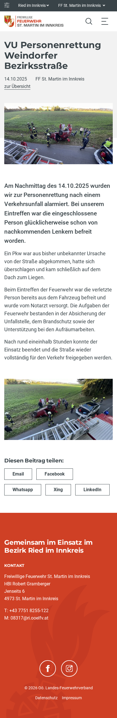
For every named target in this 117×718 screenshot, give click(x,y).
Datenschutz (46, 698)
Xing (58, 489)
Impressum (72, 698)
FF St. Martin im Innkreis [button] (80, 5)
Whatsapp (22, 489)
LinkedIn (92, 489)
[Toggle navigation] (105, 21)
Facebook (55, 474)
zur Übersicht (17, 86)
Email (18, 474)
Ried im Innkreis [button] (32, 5)
